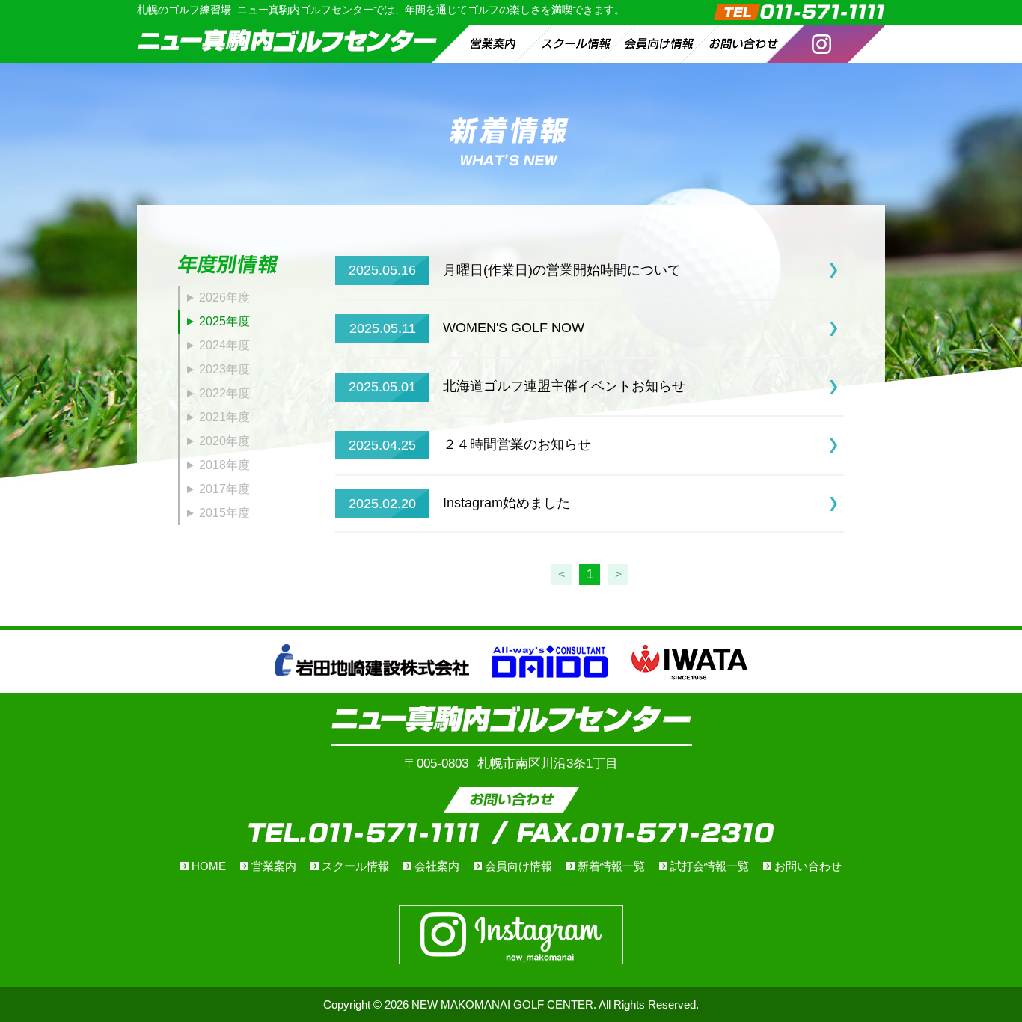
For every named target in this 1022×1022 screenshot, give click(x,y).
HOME (209, 866)
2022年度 (224, 393)
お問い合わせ (808, 866)
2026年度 (224, 297)
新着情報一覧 (611, 866)
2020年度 (224, 441)
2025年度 (224, 321)
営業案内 (273, 866)
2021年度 (224, 417)
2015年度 (224, 513)
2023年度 (224, 369)
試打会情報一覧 (709, 866)
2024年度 (224, 345)
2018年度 (224, 465)
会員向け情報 (518, 866)
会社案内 (436, 866)
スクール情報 (355, 866)
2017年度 (224, 489)
